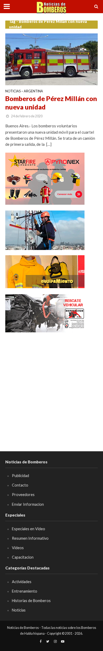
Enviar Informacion (28, 504)
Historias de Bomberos (31, 600)
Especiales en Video (28, 529)
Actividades (21, 581)
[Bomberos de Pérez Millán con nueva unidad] (51, 58)
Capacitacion (23, 557)
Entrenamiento (24, 591)
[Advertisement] (51, 389)
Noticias (13, 91)
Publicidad (20, 475)
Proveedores (23, 494)
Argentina (33, 91)
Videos (18, 547)
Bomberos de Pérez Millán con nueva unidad (51, 102)
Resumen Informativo (30, 538)
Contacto (20, 485)
